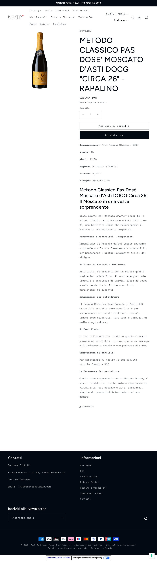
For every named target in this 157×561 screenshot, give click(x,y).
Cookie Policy (89, 476)
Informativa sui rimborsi (88, 545)
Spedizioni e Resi (91, 493)
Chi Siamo (86, 465)
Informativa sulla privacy (121, 545)
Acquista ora (114, 135)
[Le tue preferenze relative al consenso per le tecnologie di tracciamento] (152, 556)
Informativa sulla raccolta (59, 558)
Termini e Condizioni (93, 488)
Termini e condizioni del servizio (67, 548)
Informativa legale (102, 548)
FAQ (82, 471)
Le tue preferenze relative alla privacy (87, 558)
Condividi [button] (89, 406)
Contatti (85, 499)
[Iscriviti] (62, 518)
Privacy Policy (89, 482)
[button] (132, 17)
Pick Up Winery (39, 545)
